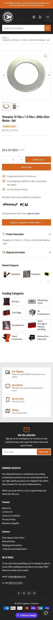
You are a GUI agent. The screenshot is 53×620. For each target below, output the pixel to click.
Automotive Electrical (42, 337)
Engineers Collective (30, 603)
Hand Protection (17, 337)
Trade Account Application (14, 549)
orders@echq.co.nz (17, 576)
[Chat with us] (46, 613)
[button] (42, 281)
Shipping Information (12, 545)
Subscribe (43, 451)
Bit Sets (15, 301)
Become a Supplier (10, 523)
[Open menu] (48, 17)
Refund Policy (8, 541)
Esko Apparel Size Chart (13, 537)
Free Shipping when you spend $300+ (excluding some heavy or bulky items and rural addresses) (26, 4)
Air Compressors (43, 312)
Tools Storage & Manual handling (42, 325)
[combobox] (26, 28)
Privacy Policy (9, 519)
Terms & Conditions (11, 515)
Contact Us (7, 511)
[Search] (48, 28)
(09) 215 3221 (15, 582)
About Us (6, 508)
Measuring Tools (42, 301)
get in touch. (34, 213)
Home (4, 38)
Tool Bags (16, 312)
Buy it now (26, 167)
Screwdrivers (18, 325)
